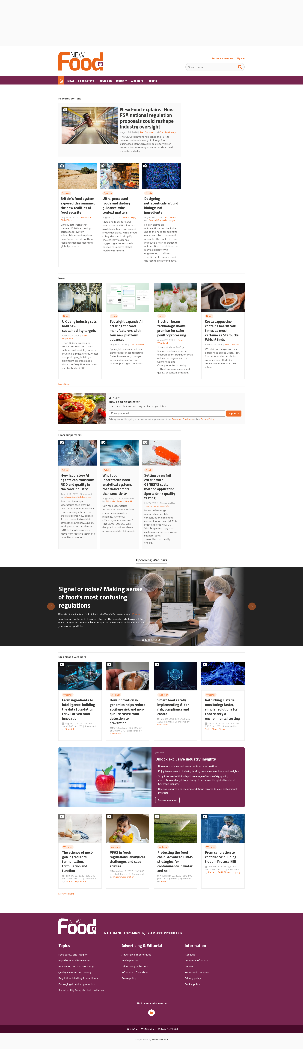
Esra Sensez (171, 217)
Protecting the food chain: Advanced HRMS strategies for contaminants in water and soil (175, 861)
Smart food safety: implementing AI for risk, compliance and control (173, 706)
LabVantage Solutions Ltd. (78, 496)
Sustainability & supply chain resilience (81, 990)
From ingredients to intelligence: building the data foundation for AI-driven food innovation (78, 709)
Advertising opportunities (136, 954)
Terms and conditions (197, 972)
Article (149, 193)
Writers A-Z (147, 1028)
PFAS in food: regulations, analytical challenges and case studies (127, 859)
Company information (197, 960)
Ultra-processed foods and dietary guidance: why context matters (116, 205)
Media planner (130, 960)
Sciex (163, 881)
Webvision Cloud (160, 1039)
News (66, 316)
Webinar (67, 694)
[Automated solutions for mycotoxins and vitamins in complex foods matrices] (152, 640)
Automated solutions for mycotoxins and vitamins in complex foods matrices (96, 595)
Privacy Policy (208, 419)
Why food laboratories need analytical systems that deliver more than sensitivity (117, 484)
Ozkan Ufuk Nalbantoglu (162, 220)
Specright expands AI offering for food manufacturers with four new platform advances (126, 330)
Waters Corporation (75, 881)
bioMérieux (115, 733)
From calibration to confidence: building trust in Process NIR (220, 857)
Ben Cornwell (147, 132)
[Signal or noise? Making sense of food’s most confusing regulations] (149, 640)
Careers (189, 966)
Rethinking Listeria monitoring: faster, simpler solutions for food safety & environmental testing (222, 709)
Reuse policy (129, 978)
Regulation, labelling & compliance (78, 978)
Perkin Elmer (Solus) (215, 729)
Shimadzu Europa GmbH (119, 501)
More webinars (66, 893)
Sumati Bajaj (129, 217)
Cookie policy (192, 984)
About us (190, 954)
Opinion (66, 193)
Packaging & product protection (76, 984)
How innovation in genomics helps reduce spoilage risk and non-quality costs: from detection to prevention (127, 711)
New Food (162, 724)
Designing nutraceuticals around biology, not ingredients (161, 205)
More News (64, 384)
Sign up (232, 413)
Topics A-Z (131, 1028)
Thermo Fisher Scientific (156, 505)
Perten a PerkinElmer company (224, 872)
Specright (70, 729)
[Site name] (80, 69)
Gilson (132, 612)
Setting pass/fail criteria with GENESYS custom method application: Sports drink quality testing (159, 486)
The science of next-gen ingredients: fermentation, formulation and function (77, 861)
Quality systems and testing (74, 972)
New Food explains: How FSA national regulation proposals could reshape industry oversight (147, 118)
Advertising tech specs (135, 966)
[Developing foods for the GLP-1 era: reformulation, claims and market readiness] (159, 640)
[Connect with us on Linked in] (151, 1012)
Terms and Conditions (182, 419)
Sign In (241, 58)
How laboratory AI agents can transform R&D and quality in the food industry (77, 482)
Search (240, 66)
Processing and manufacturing (76, 966)
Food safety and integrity (73, 954)
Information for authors (135, 972)
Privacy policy (193, 978)
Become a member (222, 58)
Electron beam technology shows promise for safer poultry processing (171, 328)
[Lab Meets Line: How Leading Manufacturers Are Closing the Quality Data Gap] (146, 640)
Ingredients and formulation (74, 960)
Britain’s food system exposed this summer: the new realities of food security (78, 205)
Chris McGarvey (167, 132)
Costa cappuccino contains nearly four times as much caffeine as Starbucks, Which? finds (222, 330)
